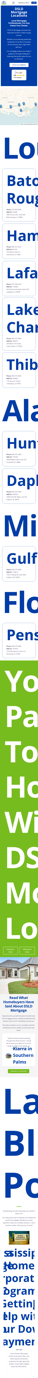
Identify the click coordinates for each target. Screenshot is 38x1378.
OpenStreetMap (28, 124)
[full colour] (3, 3)
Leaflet (21, 124)
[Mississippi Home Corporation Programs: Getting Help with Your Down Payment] (19, 1238)
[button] (13, 3)
